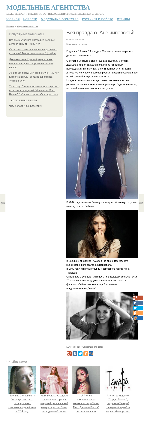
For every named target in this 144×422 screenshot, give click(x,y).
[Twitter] (80, 353)
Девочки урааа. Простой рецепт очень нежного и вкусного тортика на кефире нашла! (31, 63)
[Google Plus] (69, 353)
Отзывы (123, 19)
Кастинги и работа (97, 19)
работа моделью (85, 347)
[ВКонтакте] (75, 353)
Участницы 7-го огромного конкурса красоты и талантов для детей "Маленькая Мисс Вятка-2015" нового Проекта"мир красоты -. (34, 90)
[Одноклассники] (85, 353)
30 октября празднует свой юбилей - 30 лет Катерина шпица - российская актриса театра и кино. (34, 76)
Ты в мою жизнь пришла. (23, 100)
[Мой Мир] (91, 353)
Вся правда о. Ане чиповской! (100, 33)
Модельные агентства (48, 7)
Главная (13, 19)
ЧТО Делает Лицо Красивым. (25, 105)
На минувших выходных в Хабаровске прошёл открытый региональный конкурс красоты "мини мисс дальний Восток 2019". (54, 405)
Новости (30, 19)
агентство (98, 347)
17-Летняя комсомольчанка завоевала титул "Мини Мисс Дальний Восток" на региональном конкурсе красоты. (86, 405)
